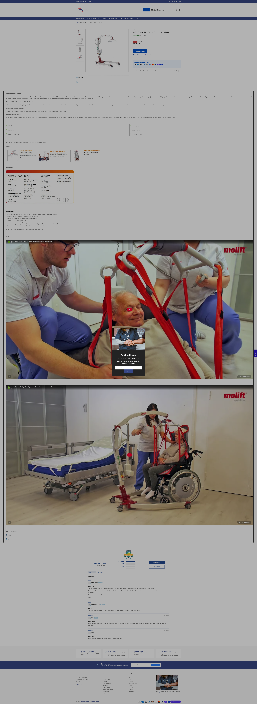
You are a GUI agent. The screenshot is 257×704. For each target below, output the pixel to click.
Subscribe (128, 371)
